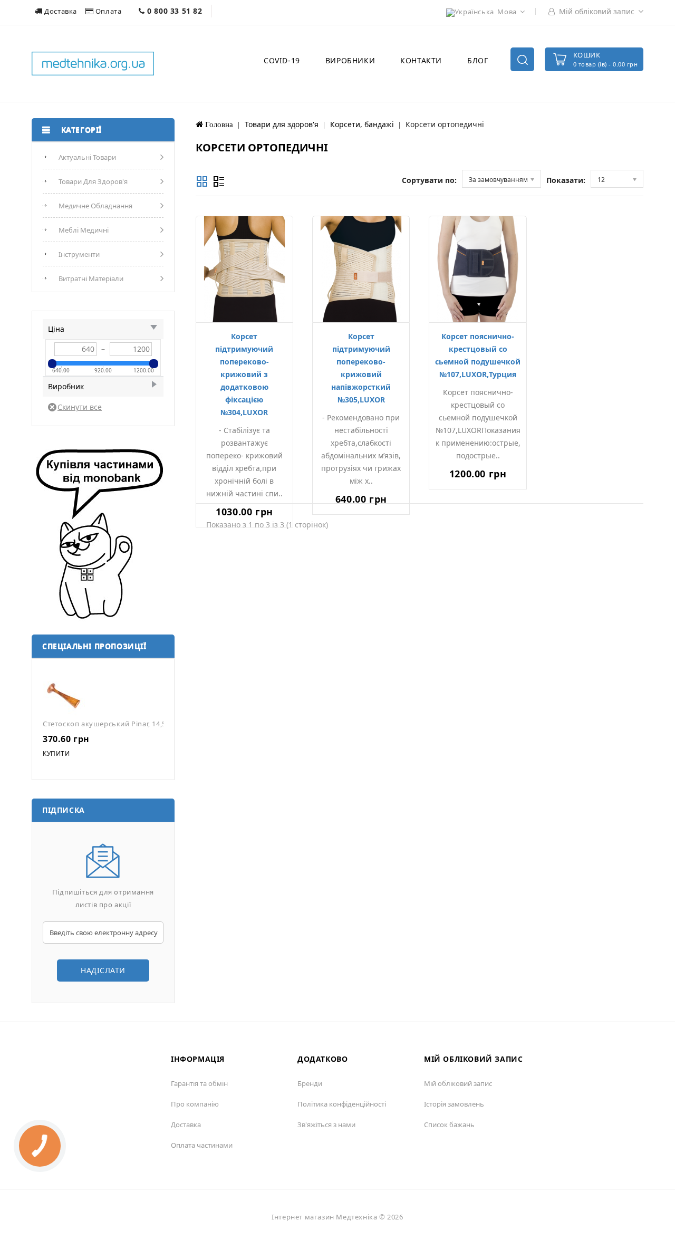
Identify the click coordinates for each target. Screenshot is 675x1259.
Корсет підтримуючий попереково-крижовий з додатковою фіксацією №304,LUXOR (244, 374)
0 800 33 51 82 (173, 11)
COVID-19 (282, 60)
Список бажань (449, 1124)
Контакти (421, 60)
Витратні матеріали (91, 278)
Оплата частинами (202, 1145)
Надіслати (103, 970)
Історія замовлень (454, 1104)
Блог (477, 60)
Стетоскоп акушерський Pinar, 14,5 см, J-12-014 (125, 723)
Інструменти (79, 254)
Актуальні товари (87, 157)
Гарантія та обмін (199, 1083)
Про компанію (195, 1104)
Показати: (565, 180)
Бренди (309, 1083)
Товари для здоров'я (93, 181)
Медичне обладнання (95, 205)
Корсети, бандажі (362, 124)
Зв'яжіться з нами (326, 1124)
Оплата (108, 11)
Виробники (350, 60)
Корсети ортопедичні (445, 124)
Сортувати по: (429, 180)
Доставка (61, 11)
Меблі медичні (84, 230)
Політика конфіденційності (341, 1104)
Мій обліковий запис (458, 1083)
